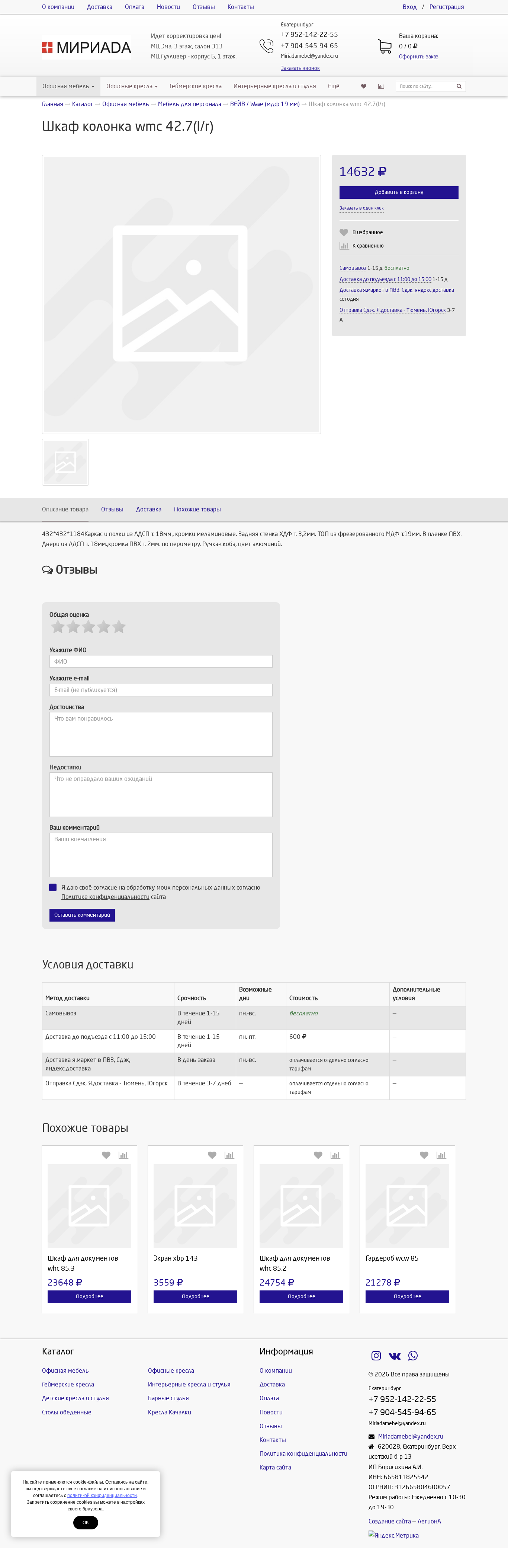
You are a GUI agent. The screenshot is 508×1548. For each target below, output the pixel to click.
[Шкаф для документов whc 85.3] (89, 1206)
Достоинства (66, 707)
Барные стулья (168, 1398)
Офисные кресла (130, 86)
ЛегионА (429, 1521)
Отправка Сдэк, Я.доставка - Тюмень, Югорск (393, 310)
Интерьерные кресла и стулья (275, 86)
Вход (410, 7)
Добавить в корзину (399, 192)
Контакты (241, 7)
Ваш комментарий (74, 827)
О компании (58, 7)
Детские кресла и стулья (75, 1398)
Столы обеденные (66, 1412)
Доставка (99, 7)
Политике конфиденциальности (105, 897)
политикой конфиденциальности (102, 1495)
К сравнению (368, 246)
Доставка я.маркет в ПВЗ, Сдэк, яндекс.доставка (397, 290)
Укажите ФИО (68, 650)
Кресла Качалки (169, 1412)
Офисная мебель (65, 86)
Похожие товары (197, 509)
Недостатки (65, 767)
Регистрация (447, 7)
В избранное (368, 232)
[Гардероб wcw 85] (407, 1206)
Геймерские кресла (196, 86)
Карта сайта (275, 1467)
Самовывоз (353, 268)
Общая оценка (69, 615)
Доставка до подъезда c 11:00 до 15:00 (385, 279)
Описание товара (65, 509)
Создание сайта (390, 1521)
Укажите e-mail (69, 678)
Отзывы (204, 7)
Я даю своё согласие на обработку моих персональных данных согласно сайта (160, 892)
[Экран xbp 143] (195, 1206)
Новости (168, 7)
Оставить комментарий (82, 915)
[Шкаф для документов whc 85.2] (301, 1206)
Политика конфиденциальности (303, 1453)
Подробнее (89, 1296)
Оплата (134, 7)
